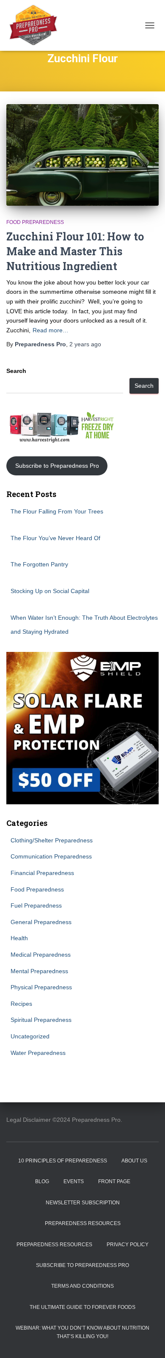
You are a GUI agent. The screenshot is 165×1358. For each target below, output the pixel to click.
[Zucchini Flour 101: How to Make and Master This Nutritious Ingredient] (82, 155)
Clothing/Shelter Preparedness (52, 840)
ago (85, 344)
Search (16, 370)
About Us (134, 1161)
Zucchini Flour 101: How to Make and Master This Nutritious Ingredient (75, 251)
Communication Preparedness (51, 856)
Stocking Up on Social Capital (50, 591)
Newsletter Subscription (83, 1203)
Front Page (114, 1181)
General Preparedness (41, 922)
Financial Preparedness (42, 872)
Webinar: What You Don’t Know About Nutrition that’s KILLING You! (82, 1332)
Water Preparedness (38, 1052)
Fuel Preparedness (36, 905)
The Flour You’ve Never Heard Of (55, 538)
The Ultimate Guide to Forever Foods (82, 1307)
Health (19, 938)
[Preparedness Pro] (36, 25)
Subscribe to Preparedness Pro (57, 465)
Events (73, 1181)
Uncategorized (30, 1036)
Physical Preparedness (41, 987)
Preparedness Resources (83, 1223)
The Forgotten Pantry (39, 564)
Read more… (51, 330)
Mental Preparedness (39, 971)
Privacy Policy (127, 1245)
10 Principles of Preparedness (62, 1161)
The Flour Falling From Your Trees (57, 511)
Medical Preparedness (41, 954)
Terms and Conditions (82, 1286)
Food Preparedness (35, 222)
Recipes (21, 1003)
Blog (42, 1181)
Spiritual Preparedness (41, 1019)
